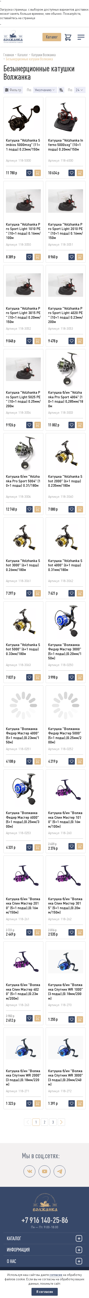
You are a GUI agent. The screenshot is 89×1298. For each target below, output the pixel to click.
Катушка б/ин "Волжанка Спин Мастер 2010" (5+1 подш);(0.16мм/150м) (23, 905)
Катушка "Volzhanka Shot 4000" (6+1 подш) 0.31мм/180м (65, 565)
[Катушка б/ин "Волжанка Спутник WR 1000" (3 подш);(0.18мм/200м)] (65, 961)
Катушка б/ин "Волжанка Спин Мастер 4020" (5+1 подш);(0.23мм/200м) (23, 991)
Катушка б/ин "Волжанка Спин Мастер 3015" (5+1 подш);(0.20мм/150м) (65, 905)
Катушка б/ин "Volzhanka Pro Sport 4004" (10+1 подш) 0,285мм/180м (65, 399)
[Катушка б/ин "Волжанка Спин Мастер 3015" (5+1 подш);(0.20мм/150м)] (65, 875)
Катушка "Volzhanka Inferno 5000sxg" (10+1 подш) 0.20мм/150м (65, 144)
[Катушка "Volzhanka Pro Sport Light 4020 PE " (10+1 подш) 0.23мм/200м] (65, 285)
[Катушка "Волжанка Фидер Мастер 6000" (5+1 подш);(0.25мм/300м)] (23, 789)
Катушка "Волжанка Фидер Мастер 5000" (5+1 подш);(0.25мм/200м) (64, 735)
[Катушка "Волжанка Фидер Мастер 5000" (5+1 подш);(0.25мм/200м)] (65, 705)
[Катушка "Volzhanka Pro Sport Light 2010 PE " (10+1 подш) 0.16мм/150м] (65, 201)
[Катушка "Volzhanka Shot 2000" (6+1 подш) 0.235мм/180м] (65, 453)
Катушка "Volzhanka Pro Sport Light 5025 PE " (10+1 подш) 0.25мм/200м (23, 399)
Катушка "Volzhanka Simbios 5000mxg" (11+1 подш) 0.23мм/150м (23, 144)
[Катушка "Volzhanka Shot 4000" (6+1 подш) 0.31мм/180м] (65, 537)
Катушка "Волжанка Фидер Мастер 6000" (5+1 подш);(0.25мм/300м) (22, 819)
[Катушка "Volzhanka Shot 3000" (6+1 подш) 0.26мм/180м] (23, 537)
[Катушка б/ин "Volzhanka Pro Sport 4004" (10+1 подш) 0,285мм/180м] (65, 369)
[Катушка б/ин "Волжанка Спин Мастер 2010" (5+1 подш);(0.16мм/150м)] (23, 875)
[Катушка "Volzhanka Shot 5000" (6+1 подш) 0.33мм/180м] (23, 621)
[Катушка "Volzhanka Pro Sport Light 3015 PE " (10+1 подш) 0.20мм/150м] (23, 285)
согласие (56, 1275)
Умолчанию (43, 90)
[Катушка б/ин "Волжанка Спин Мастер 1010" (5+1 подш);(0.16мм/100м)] (65, 789)
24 (77, 90)
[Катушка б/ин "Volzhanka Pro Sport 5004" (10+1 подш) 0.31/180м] (23, 453)
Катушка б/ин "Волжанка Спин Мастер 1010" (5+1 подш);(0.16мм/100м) (65, 819)
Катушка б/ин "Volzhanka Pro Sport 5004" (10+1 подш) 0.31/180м (23, 480)
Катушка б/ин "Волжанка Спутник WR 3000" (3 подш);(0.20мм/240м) (65, 1077)
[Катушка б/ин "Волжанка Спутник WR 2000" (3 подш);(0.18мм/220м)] (23, 1047)
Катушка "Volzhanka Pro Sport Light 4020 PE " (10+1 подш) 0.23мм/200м (65, 315)
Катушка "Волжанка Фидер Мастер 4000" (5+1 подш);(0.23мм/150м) (22, 735)
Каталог (52, 37)
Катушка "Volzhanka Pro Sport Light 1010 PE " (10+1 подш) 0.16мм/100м (23, 231)
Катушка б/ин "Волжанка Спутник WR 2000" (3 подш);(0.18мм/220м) (23, 1077)
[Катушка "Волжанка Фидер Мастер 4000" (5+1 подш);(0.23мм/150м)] (23, 705)
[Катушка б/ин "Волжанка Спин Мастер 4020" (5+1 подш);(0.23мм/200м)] (23, 961)
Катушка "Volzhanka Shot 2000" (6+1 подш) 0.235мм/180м (65, 480)
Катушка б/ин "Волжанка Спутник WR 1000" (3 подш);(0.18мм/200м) (65, 991)
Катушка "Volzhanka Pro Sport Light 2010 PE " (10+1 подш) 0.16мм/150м (65, 231)
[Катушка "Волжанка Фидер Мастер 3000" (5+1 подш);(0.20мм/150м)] (65, 621)
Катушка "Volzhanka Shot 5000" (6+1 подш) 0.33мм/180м (23, 649)
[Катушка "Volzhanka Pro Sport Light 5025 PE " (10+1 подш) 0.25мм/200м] (23, 369)
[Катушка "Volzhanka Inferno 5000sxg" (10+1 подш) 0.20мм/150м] (65, 117)
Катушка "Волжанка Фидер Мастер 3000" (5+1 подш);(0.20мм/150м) (64, 651)
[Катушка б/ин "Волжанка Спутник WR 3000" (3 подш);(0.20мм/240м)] (65, 1047)
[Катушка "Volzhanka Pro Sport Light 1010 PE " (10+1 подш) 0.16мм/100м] (23, 201)
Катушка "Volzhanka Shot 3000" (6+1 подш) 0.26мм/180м (23, 565)
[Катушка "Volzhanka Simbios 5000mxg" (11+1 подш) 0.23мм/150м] (23, 117)
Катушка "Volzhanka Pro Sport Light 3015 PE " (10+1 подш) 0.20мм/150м (23, 315)
